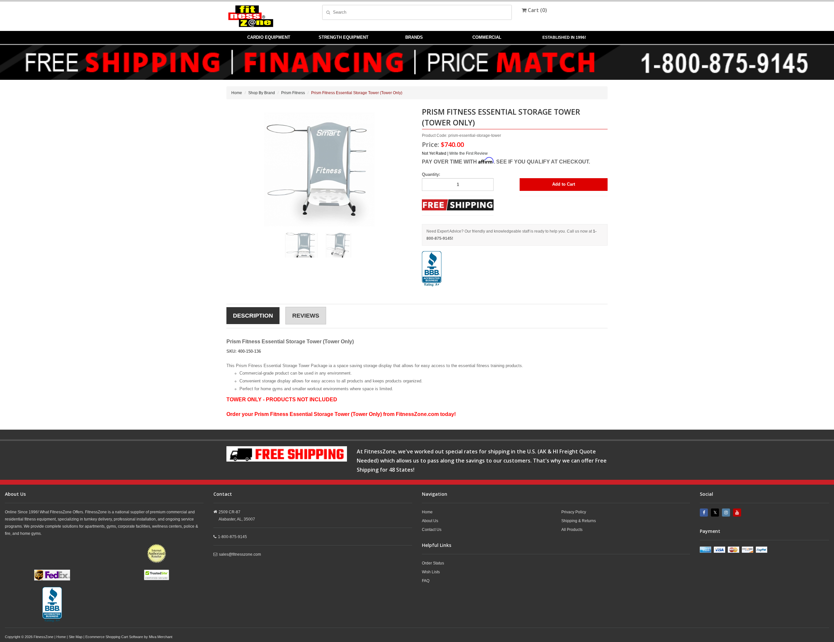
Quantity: (431, 174)
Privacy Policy (573, 512)
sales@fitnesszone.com (240, 554)
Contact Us (431, 529)
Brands (414, 37)
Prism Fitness (293, 93)
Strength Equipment (343, 37)
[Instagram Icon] (727, 512)
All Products (571, 529)
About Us (430, 521)
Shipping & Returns (578, 521)
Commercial (486, 37)
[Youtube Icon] (738, 512)
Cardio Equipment (268, 37)
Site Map (75, 637)
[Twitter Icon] (716, 512)
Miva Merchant (160, 637)
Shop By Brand (261, 93)
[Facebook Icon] (705, 512)
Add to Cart (563, 184)
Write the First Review (468, 153)
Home (236, 93)
